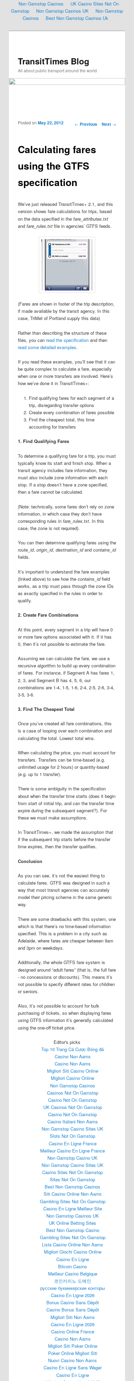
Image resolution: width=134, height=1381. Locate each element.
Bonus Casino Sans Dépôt (72, 1302)
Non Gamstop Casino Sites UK (72, 1128)
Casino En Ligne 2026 (72, 1295)
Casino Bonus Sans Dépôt (72, 1309)
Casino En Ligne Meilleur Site (72, 1208)
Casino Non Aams (73, 1056)
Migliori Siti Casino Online (72, 1071)
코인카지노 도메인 (72, 1281)
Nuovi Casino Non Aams (72, 1360)
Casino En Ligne (72, 1259)
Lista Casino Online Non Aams (72, 1244)
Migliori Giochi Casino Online (72, 1251)
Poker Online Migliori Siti (72, 1353)
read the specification (67, 340)
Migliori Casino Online (72, 1078)
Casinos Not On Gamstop (72, 1092)
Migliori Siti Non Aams (73, 1317)
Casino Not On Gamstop (72, 1100)
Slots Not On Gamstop (72, 1136)
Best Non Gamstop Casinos (72, 1186)
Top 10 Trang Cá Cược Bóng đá (72, 1049)
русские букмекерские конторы (72, 1288)
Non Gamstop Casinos (72, 1085)
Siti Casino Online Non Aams (73, 1194)
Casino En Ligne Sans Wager (73, 1367)
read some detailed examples (47, 347)
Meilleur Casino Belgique (72, 1273)
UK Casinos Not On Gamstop (72, 1107)
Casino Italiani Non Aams (72, 1121)
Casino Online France (72, 1331)
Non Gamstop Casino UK (72, 1158)
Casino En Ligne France (73, 1143)
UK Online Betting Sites (72, 1223)
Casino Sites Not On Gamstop (72, 1172)
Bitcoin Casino (72, 1266)
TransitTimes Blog (53, 61)
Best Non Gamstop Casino (72, 1230)
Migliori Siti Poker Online (72, 1346)
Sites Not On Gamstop (72, 1179)
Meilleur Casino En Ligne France (72, 1150)
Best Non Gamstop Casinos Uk (77, 18)
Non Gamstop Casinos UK (62, 11)
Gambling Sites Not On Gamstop (72, 1201)
